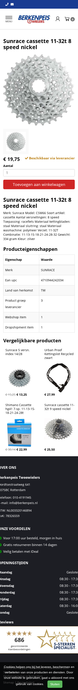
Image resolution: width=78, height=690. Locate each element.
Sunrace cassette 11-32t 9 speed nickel (59, 407)
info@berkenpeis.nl (23, 503)
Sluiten (55, 684)
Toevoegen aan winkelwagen (39, 184)
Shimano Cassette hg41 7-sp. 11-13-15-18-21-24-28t (20, 409)
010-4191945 (22, 497)
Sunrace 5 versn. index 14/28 (18, 352)
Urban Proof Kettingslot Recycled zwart (59, 354)
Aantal (8, 166)
